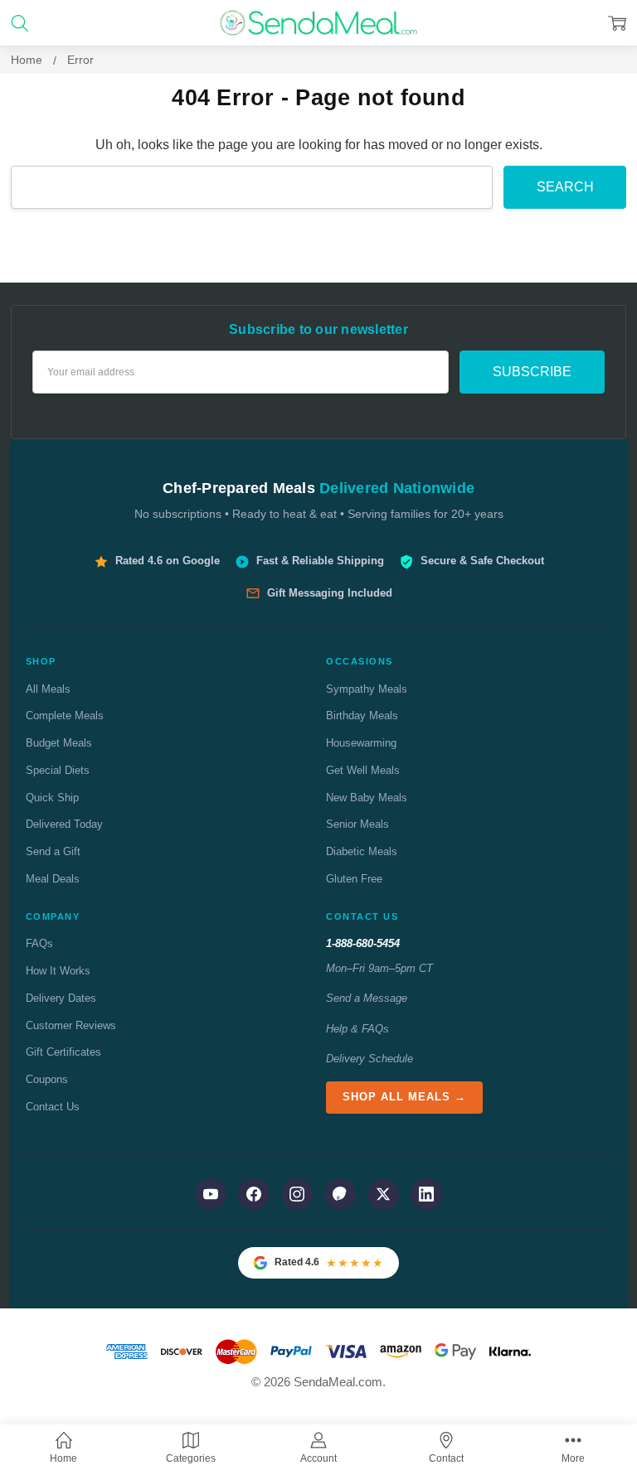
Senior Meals (357, 824)
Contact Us (53, 1106)
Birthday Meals (362, 715)
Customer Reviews (71, 1025)
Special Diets (58, 770)
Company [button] (53, 916)
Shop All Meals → (404, 1096)
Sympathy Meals (366, 689)
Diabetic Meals (361, 851)
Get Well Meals (363, 770)
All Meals (48, 689)
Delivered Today (64, 824)
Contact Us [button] (362, 916)
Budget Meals (59, 743)
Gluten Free (354, 879)
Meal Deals (53, 879)
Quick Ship (52, 797)
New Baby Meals (366, 797)
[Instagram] (297, 1194)
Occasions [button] (359, 661)
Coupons (47, 1079)
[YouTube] (210, 1194)
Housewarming (361, 743)
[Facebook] (254, 1194)
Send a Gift (53, 851)
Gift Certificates (63, 1052)
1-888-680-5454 (363, 943)
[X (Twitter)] (383, 1194)
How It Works (58, 971)
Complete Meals (65, 715)
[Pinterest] (340, 1194)
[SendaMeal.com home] (318, 23)
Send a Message (366, 998)
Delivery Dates (61, 998)
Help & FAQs (357, 1029)
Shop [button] (41, 661)
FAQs (39, 943)
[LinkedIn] (426, 1194)
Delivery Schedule (369, 1058)
